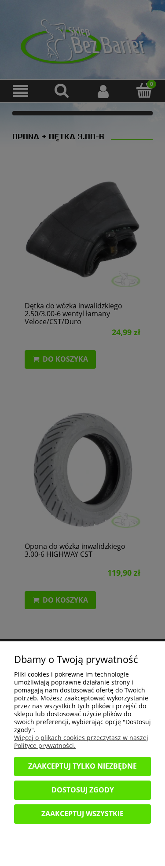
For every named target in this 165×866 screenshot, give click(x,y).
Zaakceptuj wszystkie (82, 813)
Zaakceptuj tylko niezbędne (82, 766)
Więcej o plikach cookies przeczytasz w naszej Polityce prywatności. (81, 741)
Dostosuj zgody (82, 790)
